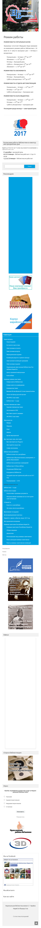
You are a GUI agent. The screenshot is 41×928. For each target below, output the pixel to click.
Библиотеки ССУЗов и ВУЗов (15, 466)
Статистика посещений (20, 916)
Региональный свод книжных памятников (19, 536)
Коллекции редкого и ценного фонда (18, 357)
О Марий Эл (7, 502)
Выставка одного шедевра (15, 413)
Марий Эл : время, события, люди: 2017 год (17, 518)
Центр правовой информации (16, 372)
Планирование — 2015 (13, 480)
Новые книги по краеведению (15, 385)
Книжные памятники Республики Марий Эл (16, 524)
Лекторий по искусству (13, 445)
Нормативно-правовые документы (17, 493)
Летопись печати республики (15, 508)
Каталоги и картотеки (13, 345)
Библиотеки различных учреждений (17, 462)
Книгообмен (10, 375)
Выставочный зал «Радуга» (15, 442)
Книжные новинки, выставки (12, 379)
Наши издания (11, 342)
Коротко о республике (13, 505)
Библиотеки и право (10, 490)
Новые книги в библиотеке (15, 382)
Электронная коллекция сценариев (17, 360)
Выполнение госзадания (11, 512)
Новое (4, 551)
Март (8, 429)
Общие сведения (12, 530)
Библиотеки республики (11, 451)
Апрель (9, 432)
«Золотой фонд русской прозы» (16, 394)
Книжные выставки (12, 388)
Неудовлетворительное (13, 803)
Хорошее (9, 796)
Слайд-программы (12, 448)
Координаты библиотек (14, 472)
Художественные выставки (12, 404)
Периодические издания (14, 354)
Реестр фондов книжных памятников (18, 539)
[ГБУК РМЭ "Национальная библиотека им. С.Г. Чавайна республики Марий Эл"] (20, 24)
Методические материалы (12, 521)
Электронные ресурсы (13, 351)
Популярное (6, 548)
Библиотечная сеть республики (16, 454)
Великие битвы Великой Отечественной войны (21, 391)
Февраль (9, 426)
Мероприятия (8, 420)
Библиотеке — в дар (13, 401)
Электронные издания (13, 364)
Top (36, 923)
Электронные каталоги (13, 348)
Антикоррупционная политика (13, 515)
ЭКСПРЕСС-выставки (13, 397)
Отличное (9, 806)
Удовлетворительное (13, 800)
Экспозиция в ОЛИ (12, 410)
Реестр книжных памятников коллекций (19, 543)
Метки (4, 555)
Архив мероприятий (13, 435)
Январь (9, 423)
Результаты (20, 817)
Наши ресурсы (8, 339)
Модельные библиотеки (14, 469)
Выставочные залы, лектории (13, 439)
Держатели (10, 533)
